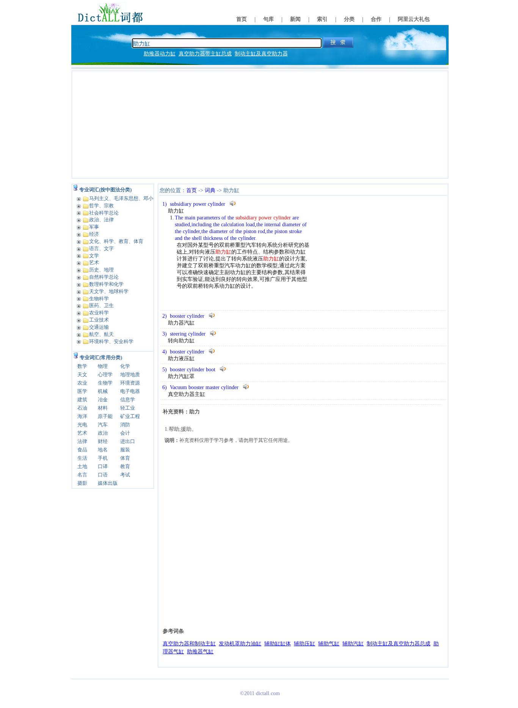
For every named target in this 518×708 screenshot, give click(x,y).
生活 (82, 458)
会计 (125, 433)
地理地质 (130, 374)
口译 (103, 466)
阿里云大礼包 (414, 19)
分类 (349, 19)
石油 (82, 408)
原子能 (105, 416)
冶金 (103, 399)
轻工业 (127, 408)
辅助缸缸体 (277, 644)
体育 (125, 458)
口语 (103, 475)
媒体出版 (108, 483)
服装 (125, 450)
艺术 (82, 433)
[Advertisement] (259, 124)
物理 (103, 366)
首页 (241, 19)
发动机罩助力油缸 (240, 644)
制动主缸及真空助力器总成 (398, 644)
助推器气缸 (200, 651)
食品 (82, 450)
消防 (125, 424)
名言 (82, 475)
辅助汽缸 (353, 644)
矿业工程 (130, 416)
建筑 (82, 399)
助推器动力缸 (160, 54)
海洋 (82, 416)
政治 (103, 433)
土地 (82, 466)
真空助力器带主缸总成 (205, 54)
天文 (82, 374)
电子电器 (130, 391)
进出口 (127, 441)
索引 (322, 19)
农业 (82, 383)
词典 (210, 190)
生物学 (105, 383)
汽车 (103, 424)
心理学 (105, 374)
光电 (82, 424)
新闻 (295, 19)
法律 (82, 441)
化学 (125, 366)
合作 (376, 19)
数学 (82, 366)
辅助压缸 (304, 644)
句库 (268, 19)
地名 (103, 450)
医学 (82, 391)
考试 (125, 475)
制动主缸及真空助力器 (261, 54)
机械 (103, 391)
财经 (103, 441)
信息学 (127, 399)
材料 (103, 408)
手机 (103, 458)
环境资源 (130, 383)
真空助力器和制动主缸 (189, 644)
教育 (125, 466)
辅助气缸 (328, 644)
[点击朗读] (233, 203)
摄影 (82, 483)
